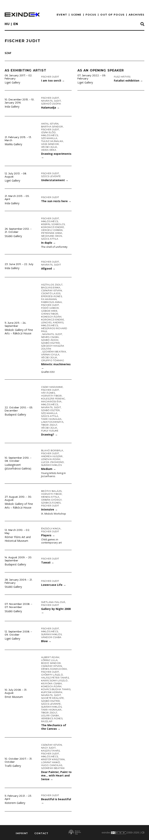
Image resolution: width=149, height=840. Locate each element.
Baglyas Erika (50, 287)
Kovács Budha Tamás (55, 689)
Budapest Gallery (15, 414)
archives (136, 14)
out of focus (112, 14)
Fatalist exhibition (128, 80)
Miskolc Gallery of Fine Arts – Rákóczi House (19, 331)
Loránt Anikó (50, 762)
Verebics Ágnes (51, 718)
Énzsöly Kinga (51, 528)
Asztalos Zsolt (51, 284)
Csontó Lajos (51, 293)
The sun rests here (56, 201)
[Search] (142, 24)
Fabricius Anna (51, 302)
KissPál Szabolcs (53, 224)
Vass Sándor (50, 144)
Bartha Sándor (52, 126)
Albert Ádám (50, 657)
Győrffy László (52, 674)
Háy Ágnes (48, 392)
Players (48, 535)
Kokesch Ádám (51, 316)
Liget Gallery (12, 82)
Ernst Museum (14, 697)
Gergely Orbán (52, 230)
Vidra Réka (48, 149)
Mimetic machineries (56, 366)
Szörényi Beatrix (54, 351)
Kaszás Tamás (50, 750)
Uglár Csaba (50, 715)
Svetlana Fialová (53, 602)
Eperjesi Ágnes (51, 296)
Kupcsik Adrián (51, 692)
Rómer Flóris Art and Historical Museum (18, 539)
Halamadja (50, 107)
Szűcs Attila (49, 238)
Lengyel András (52, 322)
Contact (41, 833)
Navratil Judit (51, 100)
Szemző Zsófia (51, 103)
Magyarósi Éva (51, 401)
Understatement (54, 180)
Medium (48, 469)
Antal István (50, 123)
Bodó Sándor (51, 663)
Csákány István (51, 290)
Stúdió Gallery (13, 236)
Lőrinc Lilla (49, 660)
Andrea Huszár (52, 456)
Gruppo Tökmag (52, 360)
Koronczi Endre (52, 227)
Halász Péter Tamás (55, 677)
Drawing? (49, 434)
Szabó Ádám (49, 339)
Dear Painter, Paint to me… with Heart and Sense (56, 775)
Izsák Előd (48, 132)
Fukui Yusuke (50, 430)
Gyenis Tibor (49, 313)
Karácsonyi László (54, 680)
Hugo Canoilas (51, 765)
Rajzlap (47, 721)
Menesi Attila (50, 496)
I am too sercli (53, 80)
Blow (46, 641)
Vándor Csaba (51, 637)
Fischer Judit (50, 76)
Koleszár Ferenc (53, 398)
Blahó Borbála (52, 450)
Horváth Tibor (51, 395)
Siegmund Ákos (51, 235)
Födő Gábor (50, 307)
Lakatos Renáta (52, 421)
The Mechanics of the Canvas (53, 727)
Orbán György (51, 499)
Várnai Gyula (50, 354)
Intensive (49, 509)
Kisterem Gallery (15, 803)
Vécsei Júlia (49, 146)
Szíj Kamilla (49, 138)
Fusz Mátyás (122, 76)
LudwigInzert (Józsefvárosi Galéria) (18, 466)
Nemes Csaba (50, 337)
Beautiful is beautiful (56, 801)
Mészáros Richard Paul (54, 330)
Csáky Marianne (52, 386)
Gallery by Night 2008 (56, 610)
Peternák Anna (51, 232)
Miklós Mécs (49, 135)
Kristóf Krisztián (53, 759)
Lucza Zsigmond (52, 462)
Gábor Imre (49, 310)
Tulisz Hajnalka (52, 141)
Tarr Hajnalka (51, 418)
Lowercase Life (53, 585)
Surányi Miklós (51, 464)
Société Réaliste (52, 698)
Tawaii (47, 562)
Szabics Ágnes (51, 502)
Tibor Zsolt (49, 424)
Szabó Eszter (50, 342)
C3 (142, 832)
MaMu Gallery (13, 144)
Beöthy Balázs (51, 491)
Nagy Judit (48, 747)
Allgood (48, 268)
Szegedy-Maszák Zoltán (52, 347)
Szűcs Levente (51, 176)
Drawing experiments (56, 155)
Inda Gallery (12, 106)
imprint (22, 833)
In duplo (48, 242)
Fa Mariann (49, 299)
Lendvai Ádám (50, 459)
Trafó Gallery (13, 766)
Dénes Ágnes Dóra (54, 668)
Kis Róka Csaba (51, 683)
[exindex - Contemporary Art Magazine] (22, 14)
